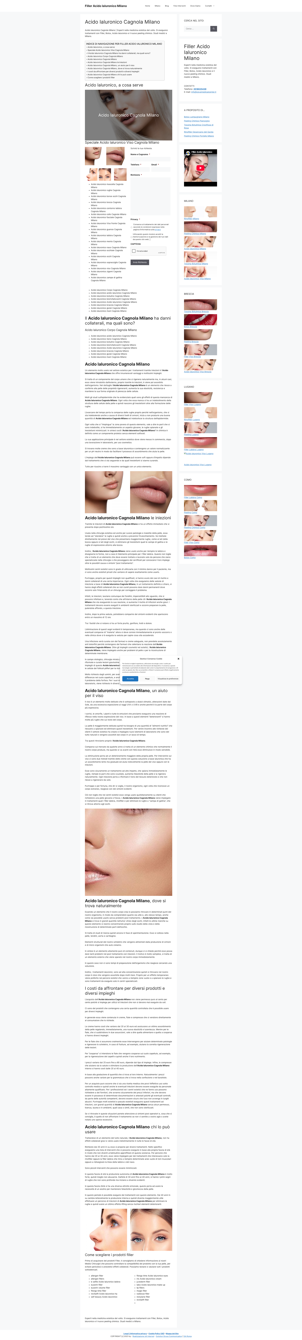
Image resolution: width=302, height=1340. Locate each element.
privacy (158, 230)
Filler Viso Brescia (192, 356)
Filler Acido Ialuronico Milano (106, 6)
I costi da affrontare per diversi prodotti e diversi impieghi (113, 71)
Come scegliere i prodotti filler (101, 77)
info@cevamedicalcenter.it (203, 92)
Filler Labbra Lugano (194, 449)
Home (147, 6)
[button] (178, 659)
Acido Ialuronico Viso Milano (197, 279)
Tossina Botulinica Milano (196, 264)
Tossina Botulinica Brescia (196, 311)
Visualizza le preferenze (168, 679)
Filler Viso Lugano (192, 404)
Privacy (135, 219)
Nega (147, 679)
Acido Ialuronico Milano (195, 249)
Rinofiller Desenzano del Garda (198, 132)
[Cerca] (213, 29)
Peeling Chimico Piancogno (197, 121)
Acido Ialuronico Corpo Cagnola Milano (105, 56)
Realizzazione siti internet (143, 1336)
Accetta (130, 679)
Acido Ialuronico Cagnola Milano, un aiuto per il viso (111, 65)
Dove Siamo (195, 6)
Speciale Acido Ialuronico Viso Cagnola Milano (108, 50)
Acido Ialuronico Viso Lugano (198, 464)
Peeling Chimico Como (194, 527)
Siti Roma (188, 1336)
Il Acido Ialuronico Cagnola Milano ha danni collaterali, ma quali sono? (119, 53)
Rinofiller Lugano (192, 419)
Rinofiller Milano (191, 218)
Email (155, 164)
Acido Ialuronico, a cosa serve (101, 47)
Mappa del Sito (172, 1333)
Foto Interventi (180, 6)
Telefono (136, 164)
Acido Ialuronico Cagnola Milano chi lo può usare (110, 74)
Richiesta (136, 175)
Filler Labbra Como (193, 497)
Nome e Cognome (140, 154)
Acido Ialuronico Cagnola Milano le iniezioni (107, 62)
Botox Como (190, 557)
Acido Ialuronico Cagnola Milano (102, 59)
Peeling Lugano (191, 434)
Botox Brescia (190, 327)
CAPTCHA (136, 244)
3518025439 (199, 89)
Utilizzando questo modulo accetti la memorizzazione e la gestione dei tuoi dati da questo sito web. (150, 237)
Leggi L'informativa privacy (135, 1333)
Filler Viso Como (191, 542)
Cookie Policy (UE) (156, 1333)
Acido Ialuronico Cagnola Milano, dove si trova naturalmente (115, 68)
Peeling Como (190, 512)
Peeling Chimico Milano (195, 233)
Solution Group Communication (169, 1336)
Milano (157, 6)
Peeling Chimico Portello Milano (199, 136)
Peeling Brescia (191, 341)
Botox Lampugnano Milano (196, 117)
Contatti (208, 6)
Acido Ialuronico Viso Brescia (197, 372)
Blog (167, 6)
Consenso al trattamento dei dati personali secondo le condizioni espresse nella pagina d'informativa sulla (151, 227)
